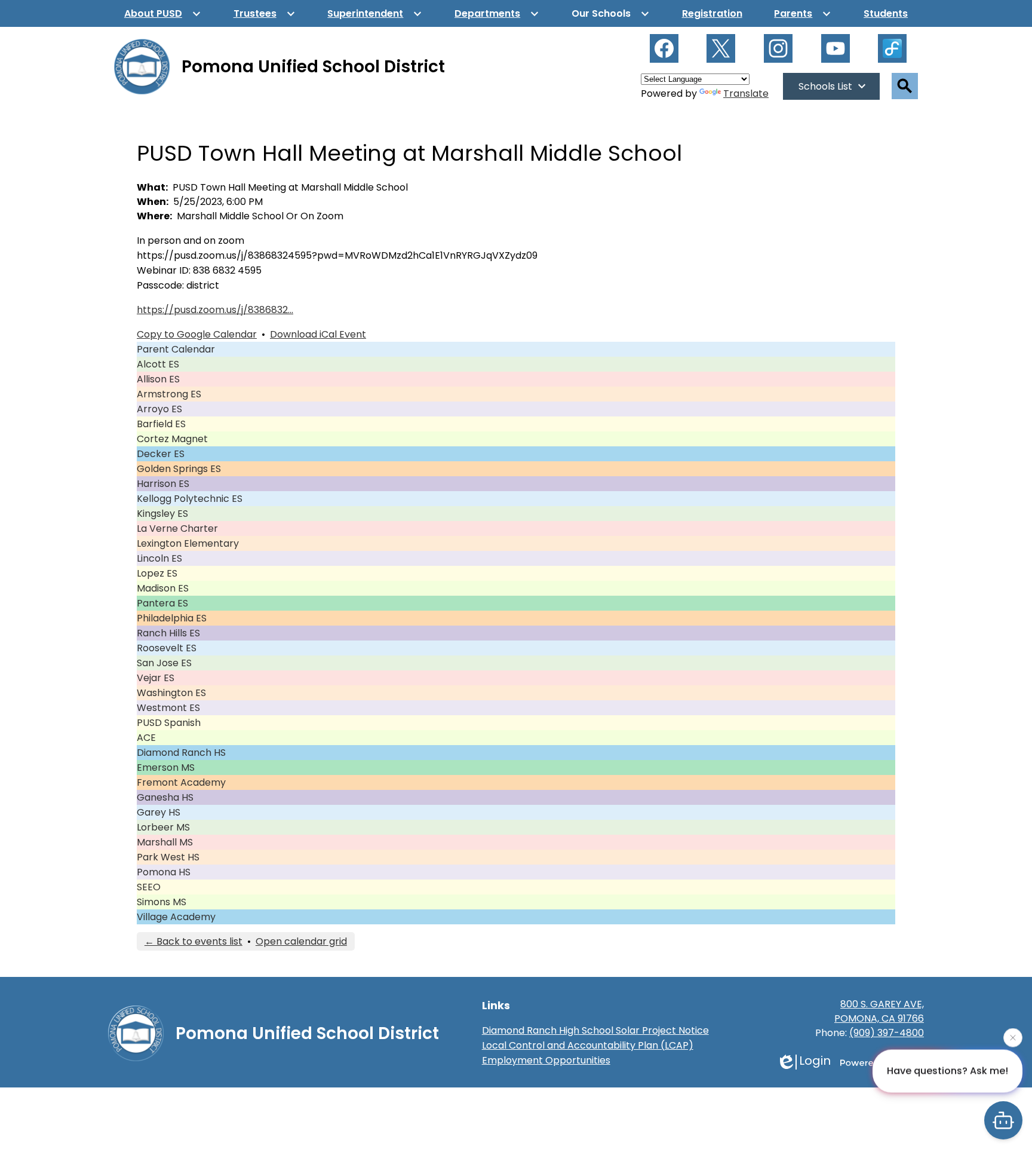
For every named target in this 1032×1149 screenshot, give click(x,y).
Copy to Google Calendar (197, 334)
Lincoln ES (159, 558)
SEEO (149, 887)
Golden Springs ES (179, 469)
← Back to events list (193, 941)
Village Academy (176, 917)
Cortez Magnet (172, 439)
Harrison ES (163, 484)
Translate (746, 93)
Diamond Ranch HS (181, 752)
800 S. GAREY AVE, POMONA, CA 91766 (879, 1011)
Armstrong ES (169, 394)
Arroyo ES (159, 409)
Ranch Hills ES (168, 633)
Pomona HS (164, 872)
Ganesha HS (165, 797)
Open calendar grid (301, 941)
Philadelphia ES (172, 618)
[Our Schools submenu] (611, 13)
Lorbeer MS (163, 827)
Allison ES (158, 379)
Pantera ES (162, 603)
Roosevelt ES (166, 648)
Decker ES (161, 454)
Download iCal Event (318, 334)
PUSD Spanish (169, 723)
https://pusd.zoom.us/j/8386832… (215, 310)
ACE (146, 737)
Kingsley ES (162, 513)
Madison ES (163, 588)
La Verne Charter (177, 528)
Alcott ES (158, 364)
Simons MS (161, 902)
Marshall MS (165, 842)
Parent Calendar (176, 349)
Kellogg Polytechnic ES (189, 498)
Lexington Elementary (188, 543)
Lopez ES (157, 573)
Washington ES (171, 693)
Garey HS (158, 812)
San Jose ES (164, 663)
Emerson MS (166, 767)
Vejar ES (155, 678)
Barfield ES (161, 424)
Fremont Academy (181, 782)
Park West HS (168, 857)
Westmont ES (168, 708)
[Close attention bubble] (1012, 1036)
